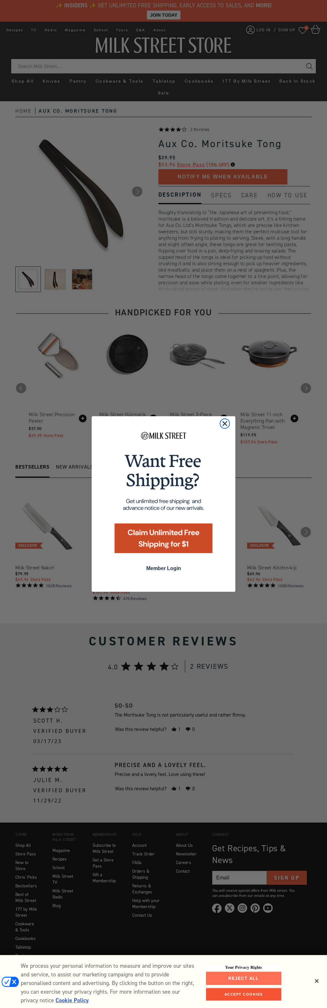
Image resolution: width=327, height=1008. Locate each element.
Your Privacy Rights (243, 966)
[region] (163, 981)
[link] (163, 495)
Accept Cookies (243, 994)
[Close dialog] (225, 423)
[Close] (317, 981)
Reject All (243, 978)
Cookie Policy (72, 1000)
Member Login (163, 568)
